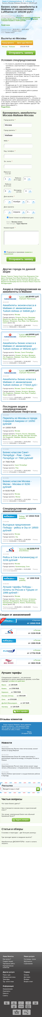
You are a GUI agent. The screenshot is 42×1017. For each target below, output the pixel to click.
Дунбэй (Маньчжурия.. (10, 703)
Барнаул (6, 601)
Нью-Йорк (16, 278)
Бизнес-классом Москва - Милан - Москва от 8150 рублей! (17, 484)
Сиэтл (21, 276)
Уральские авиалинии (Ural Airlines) (27, 550)
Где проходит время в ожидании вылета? (17, 837)
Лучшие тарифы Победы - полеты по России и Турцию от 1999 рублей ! (20, 590)
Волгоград (24, 601)
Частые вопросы (12, 799)
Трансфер (6, 979)
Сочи (28, 566)
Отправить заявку (21, 52)
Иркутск (16, 602)
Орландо (9, 278)
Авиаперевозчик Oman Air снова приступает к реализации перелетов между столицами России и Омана (20, 758)
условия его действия (17, 681)
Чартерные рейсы (9, 963)
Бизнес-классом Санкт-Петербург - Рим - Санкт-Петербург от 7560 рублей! (18, 455)
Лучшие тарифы (12, 672)
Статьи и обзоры (12, 829)
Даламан (32, 355)
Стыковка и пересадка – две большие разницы (19, 833)
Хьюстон (37, 281)
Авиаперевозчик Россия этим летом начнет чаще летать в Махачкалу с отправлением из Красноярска (21, 767)
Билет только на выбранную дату (21, 217)
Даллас (37, 280)
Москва (17, 314)
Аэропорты (6, 991)
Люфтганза (5, 25)
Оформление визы (9, 977)
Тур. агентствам (8, 981)
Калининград (20, 566)
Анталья (25, 355)
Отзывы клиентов (11, 719)
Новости (7, 742)
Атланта (25, 281)
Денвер (31, 280)
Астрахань (32, 599)
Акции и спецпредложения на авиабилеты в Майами (22, 290)
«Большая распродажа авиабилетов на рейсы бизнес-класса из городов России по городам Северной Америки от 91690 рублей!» (20, 19)
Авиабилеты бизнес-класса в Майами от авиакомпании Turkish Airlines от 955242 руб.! (20, 346)
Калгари (25, 280)
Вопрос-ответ (28, 981)
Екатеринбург (8, 602)
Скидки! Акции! (8, 961)
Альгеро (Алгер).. (8, 696)
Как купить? (7, 959)
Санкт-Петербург (27, 352)
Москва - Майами (8, 46)
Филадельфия (6, 283)
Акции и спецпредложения (12, 1)
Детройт (27, 435)
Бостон (19, 281)
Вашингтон (5, 281)
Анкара (18, 355)
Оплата (26, 975)
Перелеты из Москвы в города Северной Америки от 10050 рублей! (20, 421)
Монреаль (24, 278)
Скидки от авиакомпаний (15, 614)
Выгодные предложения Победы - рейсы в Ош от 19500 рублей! (20, 527)
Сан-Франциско (29, 276)
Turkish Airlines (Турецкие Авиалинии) (27, 298)
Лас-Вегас (12, 280)
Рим (16, 468)
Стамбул (32, 357)
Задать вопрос (22, 820)
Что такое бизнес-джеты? (11, 803)
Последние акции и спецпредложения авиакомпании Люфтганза (19, 409)
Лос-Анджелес (29, 319)
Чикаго (31, 281)
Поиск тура (6, 975)
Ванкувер (13, 281)
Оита (3, 699)
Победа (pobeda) (22, 517)
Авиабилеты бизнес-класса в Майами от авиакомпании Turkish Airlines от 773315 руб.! (20, 382)
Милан (17, 497)
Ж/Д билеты (28, 961)
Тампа (15, 276)
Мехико (31, 278)
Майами (6, 321)
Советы (5, 995)
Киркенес (5, 692)
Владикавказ (14, 601)
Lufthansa (28, 1)
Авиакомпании (8, 989)
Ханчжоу (5, 707)
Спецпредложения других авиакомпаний (19, 510)
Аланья (18, 599)
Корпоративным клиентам (8, 966)
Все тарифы (22, 711)
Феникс (3, 276)
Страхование (28, 963)
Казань (22, 602)
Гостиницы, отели (30, 959)
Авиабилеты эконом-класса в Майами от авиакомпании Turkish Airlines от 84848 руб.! (19, 308)
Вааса (4, 685)
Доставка (27, 977)
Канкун (19, 280)
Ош (16, 537)
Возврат (26, 979)
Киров (5, 604)
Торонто (10, 276)
